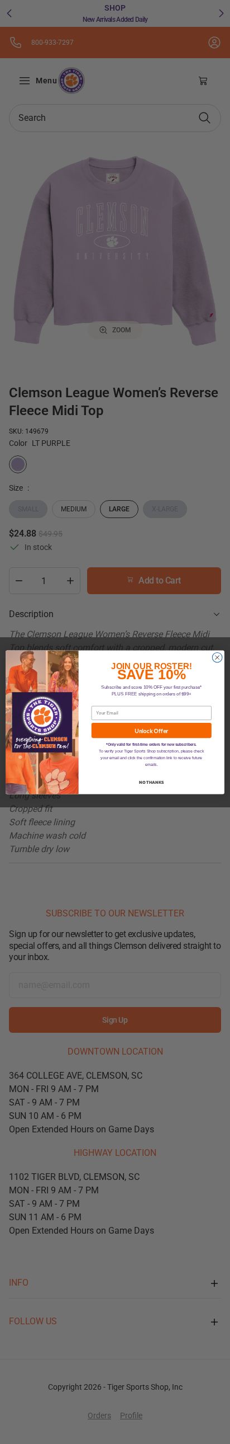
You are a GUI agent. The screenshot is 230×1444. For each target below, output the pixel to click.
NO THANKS (151, 781)
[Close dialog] (217, 657)
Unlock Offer (151, 730)
